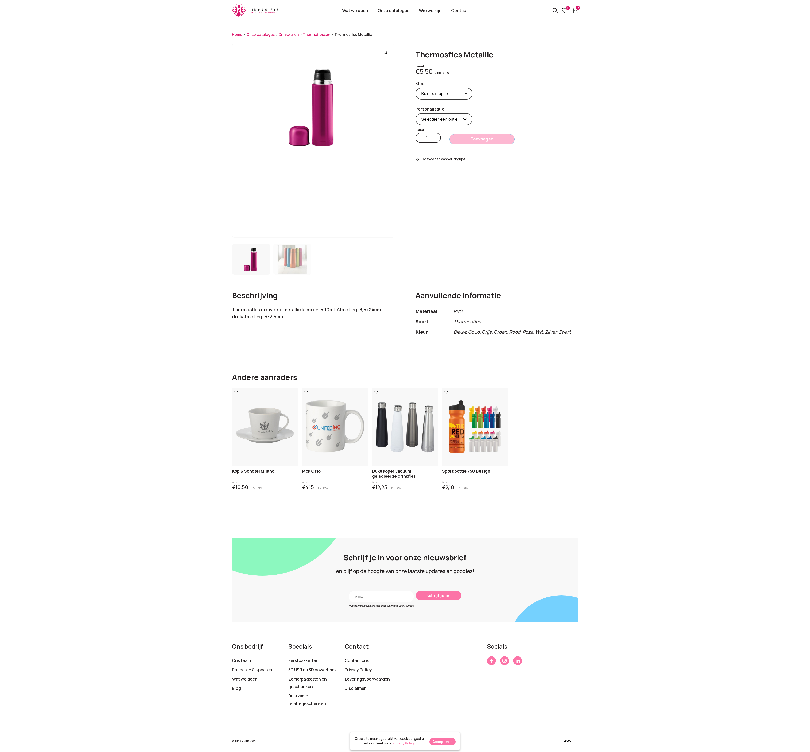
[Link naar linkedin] (517, 660)
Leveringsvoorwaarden (367, 679)
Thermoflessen (316, 34)
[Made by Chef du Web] (568, 740)
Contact (459, 10)
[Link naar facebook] (491, 660)
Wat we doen (355, 10)
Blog (236, 688)
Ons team (241, 660)
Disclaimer (355, 688)
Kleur (421, 83)
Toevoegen (482, 139)
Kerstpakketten (303, 660)
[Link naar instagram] (504, 660)
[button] (385, 52)
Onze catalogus (393, 10)
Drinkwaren (289, 34)
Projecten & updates (252, 669)
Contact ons (357, 660)
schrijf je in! (439, 595)
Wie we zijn (430, 10)
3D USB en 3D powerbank (312, 669)
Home (237, 34)
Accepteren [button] (442, 741)
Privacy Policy (358, 669)
